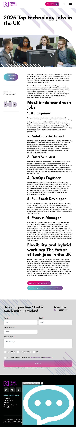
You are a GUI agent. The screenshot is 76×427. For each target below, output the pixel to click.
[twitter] (10, 104)
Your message (9, 337)
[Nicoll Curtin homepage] (10, 4)
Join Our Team (8, 400)
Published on (8, 92)
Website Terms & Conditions (13, 420)
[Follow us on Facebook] (18, 389)
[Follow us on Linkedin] (6, 389)
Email (41, 318)
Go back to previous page (12, 77)
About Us (7, 398)
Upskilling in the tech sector (38, 283)
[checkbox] (5, 358)
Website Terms (35, 358)
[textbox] (21, 322)
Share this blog (8, 101)
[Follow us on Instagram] (12, 389)
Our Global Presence (10, 405)
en (64, 4)
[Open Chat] (48, 405)
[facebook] (15, 104)
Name (6, 318)
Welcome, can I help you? (31, 383)
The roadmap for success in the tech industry (44, 288)
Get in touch (51, 4)
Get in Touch (8, 407)
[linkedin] (6, 104)
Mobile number (9, 327)
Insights (6, 402)
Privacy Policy (47, 358)
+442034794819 (62, 310)
